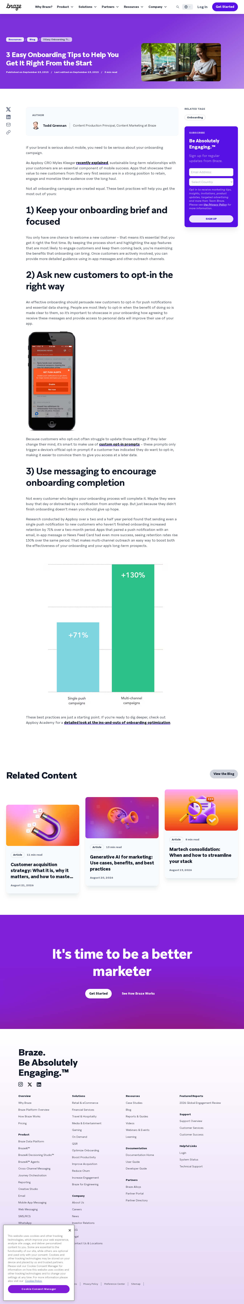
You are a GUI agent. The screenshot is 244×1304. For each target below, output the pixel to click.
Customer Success (191, 1134)
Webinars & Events (137, 1130)
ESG (75, 1229)
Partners (108, 7)
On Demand (79, 1137)
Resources (131, 7)
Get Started (225, 7)
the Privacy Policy (215, 204)
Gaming (77, 1130)
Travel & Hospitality (84, 1116)
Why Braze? (43, 7)
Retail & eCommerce (85, 1103)
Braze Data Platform (31, 1141)
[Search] (177, 6)
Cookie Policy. (33, 1281)
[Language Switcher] (187, 7)
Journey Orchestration (32, 1175)
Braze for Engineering (85, 1184)
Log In (202, 7)
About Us (78, 1202)
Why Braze (24, 1103)
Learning (131, 1137)
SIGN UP (211, 218)
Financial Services (83, 1109)
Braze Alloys (133, 1187)
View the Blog (224, 774)
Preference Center (114, 1283)
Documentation (136, 1148)
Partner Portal (135, 1193)
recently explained (92, 163)
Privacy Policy (90, 1283)
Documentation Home (140, 1155)
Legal (75, 1236)
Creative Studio (28, 1189)
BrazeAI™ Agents (28, 1162)
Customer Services (191, 1128)
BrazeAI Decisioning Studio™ (36, 1155)
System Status (189, 1159)
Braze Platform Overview (33, 1109)
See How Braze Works (138, 994)
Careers (77, 1209)
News (75, 1216)
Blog (32, 39)
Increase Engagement (85, 1177)
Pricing (22, 1123)
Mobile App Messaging (32, 1202)
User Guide (133, 1162)
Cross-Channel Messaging (34, 1168)
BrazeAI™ (24, 1148)
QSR (75, 1143)
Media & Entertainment (86, 1123)
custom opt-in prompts (119, 444)
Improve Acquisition (84, 1164)
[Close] (70, 1230)
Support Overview (191, 1121)
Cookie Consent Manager (39, 1289)
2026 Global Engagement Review (200, 1103)
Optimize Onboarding (85, 1150)
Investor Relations (83, 1223)
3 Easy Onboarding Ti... (56, 39)
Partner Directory (137, 1200)
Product (63, 7)
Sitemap (135, 1283)
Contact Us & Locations (87, 1243)
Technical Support (191, 1166)
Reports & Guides (137, 1116)
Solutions (85, 7)
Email (21, 1195)
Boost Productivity (84, 1157)
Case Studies (134, 1103)
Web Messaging (28, 1209)
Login (183, 1153)
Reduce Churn (81, 1170)
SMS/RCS (24, 1216)
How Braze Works (29, 1116)
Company (155, 7)
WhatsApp (25, 1223)
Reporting (24, 1182)
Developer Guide (136, 1168)
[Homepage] (13, 6)
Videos (130, 1123)
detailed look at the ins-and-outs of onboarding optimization (117, 722)
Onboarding (195, 117)
